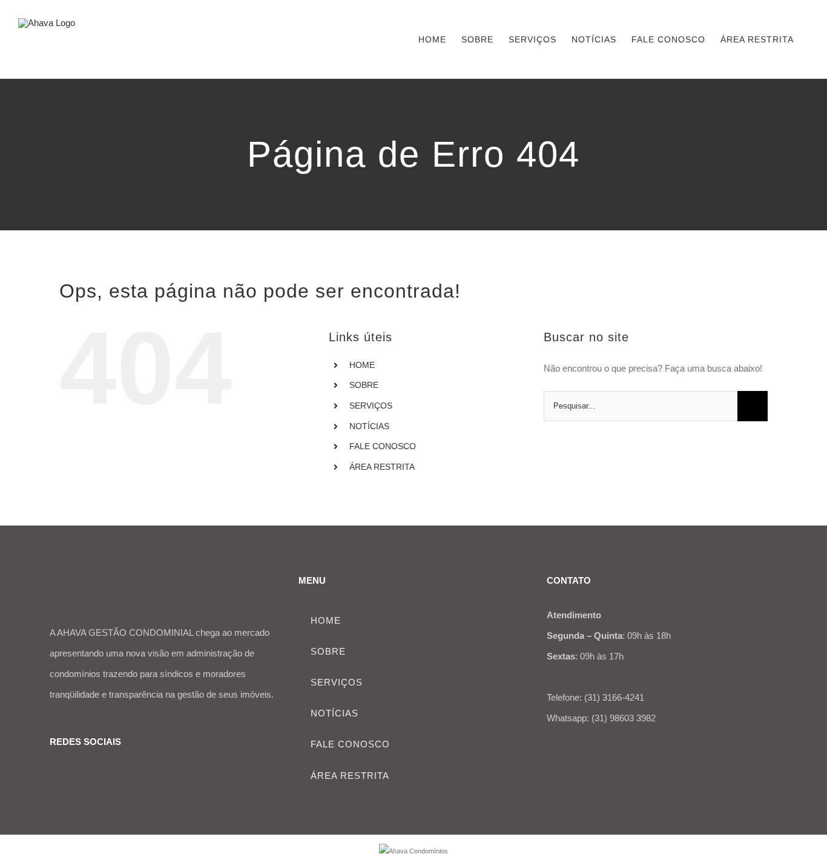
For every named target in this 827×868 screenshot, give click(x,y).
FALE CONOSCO (382, 446)
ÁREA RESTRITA (382, 467)
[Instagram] (73, 775)
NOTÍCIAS (369, 426)
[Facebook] (54, 775)
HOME (362, 365)
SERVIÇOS (370, 405)
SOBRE (363, 385)
